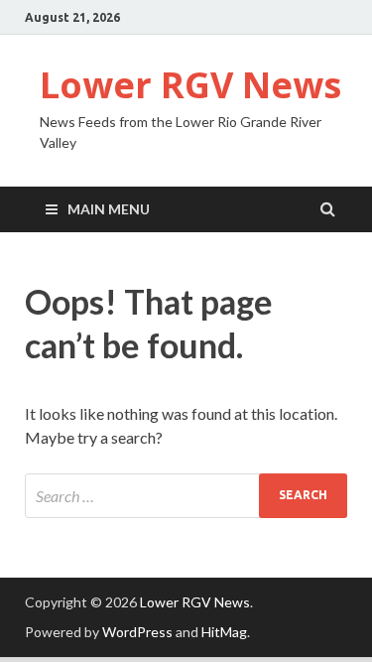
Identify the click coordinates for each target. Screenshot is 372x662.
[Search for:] (186, 495)
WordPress (137, 631)
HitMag (224, 631)
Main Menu (108, 208)
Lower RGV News (190, 85)
